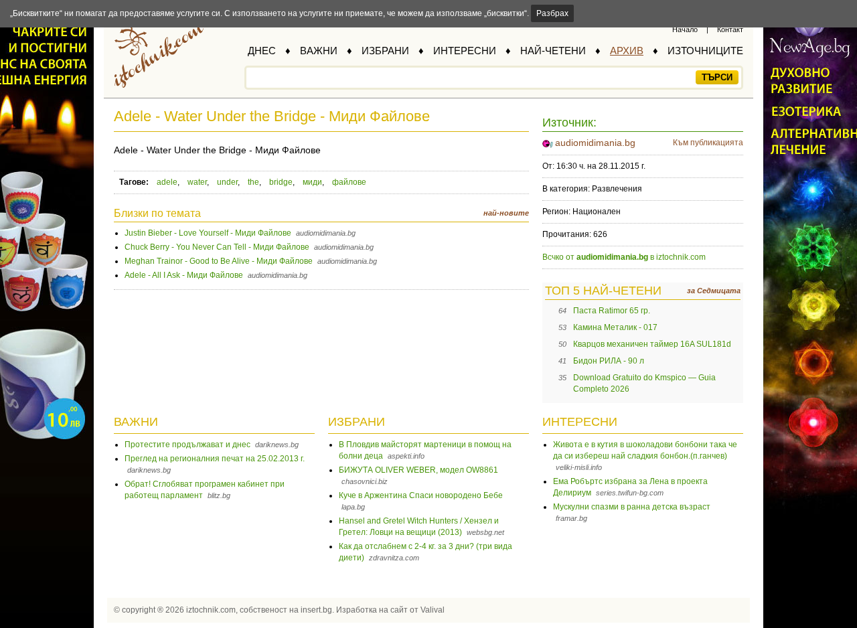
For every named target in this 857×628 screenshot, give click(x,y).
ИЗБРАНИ (385, 50)
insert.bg (316, 610)
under (227, 182)
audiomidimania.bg (595, 142)
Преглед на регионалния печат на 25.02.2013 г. (215, 458)
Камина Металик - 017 (615, 327)
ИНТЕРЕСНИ (464, 50)
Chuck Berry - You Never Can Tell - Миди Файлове (217, 247)
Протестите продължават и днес (187, 444)
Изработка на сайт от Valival (390, 610)
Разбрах (552, 13)
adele (167, 182)
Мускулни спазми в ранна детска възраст (631, 507)
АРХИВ (626, 50)
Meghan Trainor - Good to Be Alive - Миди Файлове (219, 261)
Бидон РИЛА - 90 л (608, 361)
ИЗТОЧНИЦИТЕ (705, 50)
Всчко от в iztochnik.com (624, 257)
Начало (685, 29)
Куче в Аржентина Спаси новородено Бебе (421, 495)
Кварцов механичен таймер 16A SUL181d (652, 344)
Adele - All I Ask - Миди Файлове (184, 275)
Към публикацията (708, 142)
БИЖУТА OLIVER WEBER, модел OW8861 (418, 470)
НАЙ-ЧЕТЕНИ (553, 50)
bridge (281, 182)
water (197, 182)
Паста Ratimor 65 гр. (611, 310)
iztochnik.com (211, 610)
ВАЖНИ (318, 50)
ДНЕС (262, 50)
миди (312, 182)
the (253, 182)
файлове (349, 182)
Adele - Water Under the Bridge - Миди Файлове (272, 116)
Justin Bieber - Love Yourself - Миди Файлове (208, 233)
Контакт (730, 29)
